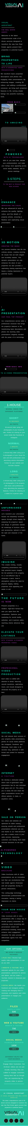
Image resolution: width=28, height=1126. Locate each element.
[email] (16, 1121)
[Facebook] (6, 1121)
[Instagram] (21, 1121)
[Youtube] (11, 1121)
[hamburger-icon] (14, 12)
